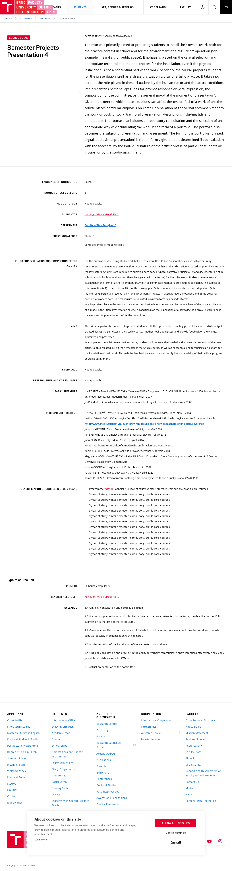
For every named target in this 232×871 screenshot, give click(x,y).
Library (56, 794)
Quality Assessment (108, 804)
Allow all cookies (176, 823)
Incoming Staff (16, 764)
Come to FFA (15, 720)
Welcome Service (151, 733)
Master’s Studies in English (23, 733)
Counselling (59, 775)
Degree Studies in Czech (22, 752)
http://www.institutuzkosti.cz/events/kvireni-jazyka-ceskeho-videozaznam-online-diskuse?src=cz (144, 423)
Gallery (100, 736)
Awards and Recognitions (111, 798)
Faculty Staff (193, 752)
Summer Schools (17, 758)
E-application (15, 802)
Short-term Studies (18, 726)
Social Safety (59, 781)
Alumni (190, 758)
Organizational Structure (201, 720)
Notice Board (193, 726)
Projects (101, 766)
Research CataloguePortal (108, 745)
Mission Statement (197, 733)
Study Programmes (63, 769)
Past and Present (196, 739)
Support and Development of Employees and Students (203, 773)
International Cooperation (156, 720)
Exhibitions (102, 772)
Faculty (185, 7)
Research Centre (106, 723)
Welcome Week (16, 771)
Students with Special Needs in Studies (70, 803)
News (189, 794)
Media (189, 788)
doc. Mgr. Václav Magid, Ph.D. (102, 214)
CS (226, 7)
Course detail (67, 18)
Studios (11, 783)
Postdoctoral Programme (22, 745)
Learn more (40, 839)
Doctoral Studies (106, 785)
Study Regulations (62, 762)
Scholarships (59, 745)
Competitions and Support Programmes (68, 754)
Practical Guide (16, 777)
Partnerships (148, 726)
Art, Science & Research (118, 7)
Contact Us (192, 781)
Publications (103, 760)
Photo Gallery (194, 745)
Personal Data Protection (201, 800)
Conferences (104, 779)
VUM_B (108, 489)
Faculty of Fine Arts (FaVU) (100, 225)
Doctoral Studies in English (23, 739)
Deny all (176, 842)
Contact (12, 796)
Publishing (102, 730)
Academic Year (61, 733)
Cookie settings (176, 832)
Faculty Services (150, 739)
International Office (64, 720)
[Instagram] (220, 841)
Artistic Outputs (105, 753)
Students (80, 7)
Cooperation (159, 7)
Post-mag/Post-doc (107, 791)
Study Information (63, 726)
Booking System (61, 788)
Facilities (12, 790)
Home (8, 18)
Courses (45, 18)
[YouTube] (209, 841)
